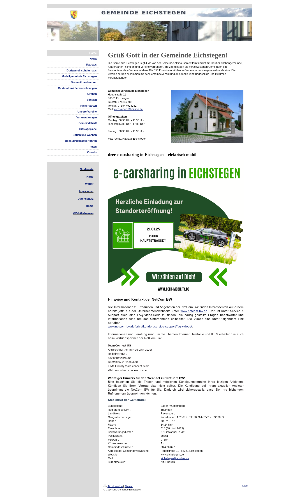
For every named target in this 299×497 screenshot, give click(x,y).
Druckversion (115, 486)
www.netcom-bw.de (194, 311)
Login (245, 485)
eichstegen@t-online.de (128, 109)
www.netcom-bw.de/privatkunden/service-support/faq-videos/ (150, 326)
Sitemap (129, 486)
